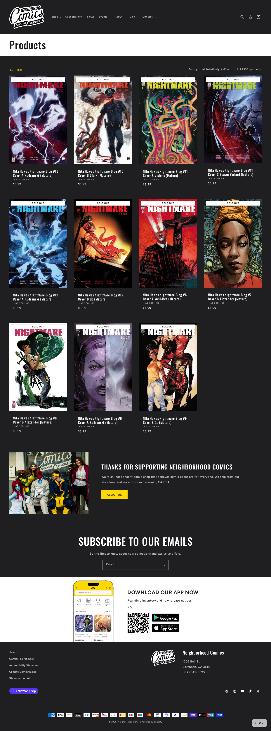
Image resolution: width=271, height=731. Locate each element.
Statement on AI (19, 678)
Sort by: (193, 69)
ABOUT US (114, 494)
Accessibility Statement (24, 665)
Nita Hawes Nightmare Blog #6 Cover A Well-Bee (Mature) (165, 297)
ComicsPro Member (21, 658)
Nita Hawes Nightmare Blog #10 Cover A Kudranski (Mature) (35, 173)
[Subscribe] (163, 565)
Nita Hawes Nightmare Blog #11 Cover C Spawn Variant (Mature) (230, 172)
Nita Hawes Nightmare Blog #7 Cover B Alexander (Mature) (230, 297)
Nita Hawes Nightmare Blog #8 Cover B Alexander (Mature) (35, 420)
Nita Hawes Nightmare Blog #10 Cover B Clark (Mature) (100, 173)
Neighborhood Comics (129, 722)
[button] (56, 17)
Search (13, 652)
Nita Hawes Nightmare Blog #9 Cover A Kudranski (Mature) (100, 420)
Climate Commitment (22, 671)
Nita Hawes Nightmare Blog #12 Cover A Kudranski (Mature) (35, 297)
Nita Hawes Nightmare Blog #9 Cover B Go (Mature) (165, 420)
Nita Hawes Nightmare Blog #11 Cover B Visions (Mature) (165, 173)
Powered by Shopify (151, 722)
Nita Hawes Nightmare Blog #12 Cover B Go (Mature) (100, 297)
